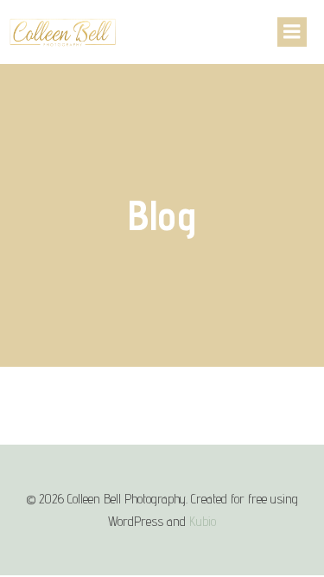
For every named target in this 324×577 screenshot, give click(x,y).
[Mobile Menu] (292, 32)
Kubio (202, 521)
